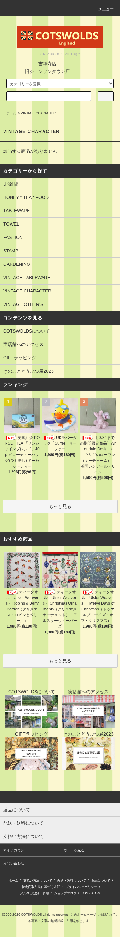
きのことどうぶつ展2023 (28, 371)
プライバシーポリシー (81, 887)
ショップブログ (65, 893)
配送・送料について (71, 880)
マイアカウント (15, 850)
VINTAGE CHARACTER (38, 113)
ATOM (95, 893)
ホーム (11, 113)
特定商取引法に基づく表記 (41, 887)
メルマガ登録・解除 (34, 893)
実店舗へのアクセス (23, 344)
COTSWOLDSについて (26, 331)
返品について (100, 880)
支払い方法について (37, 880)
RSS (85, 893)
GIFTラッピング (19, 357)
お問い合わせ (13, 863)
